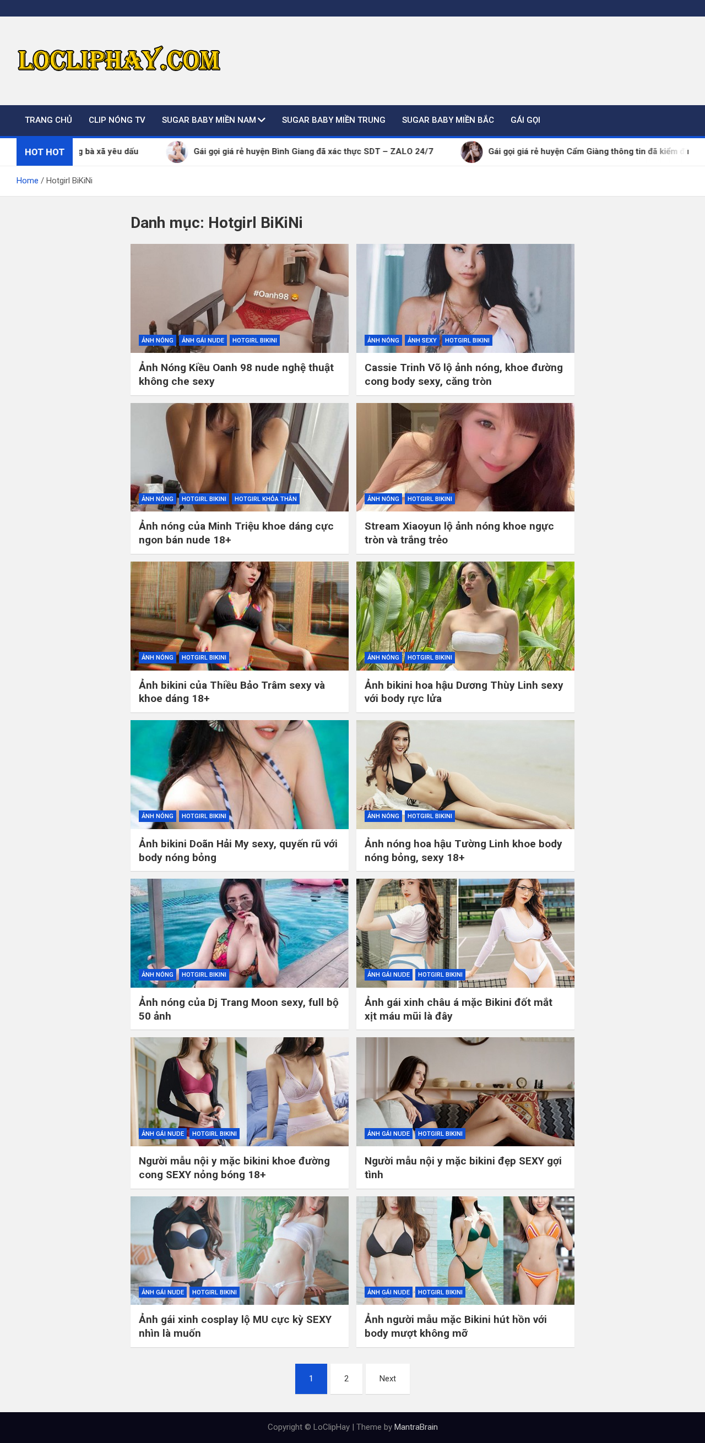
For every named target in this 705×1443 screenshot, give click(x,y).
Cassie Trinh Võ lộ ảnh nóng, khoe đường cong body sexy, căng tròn (464, 374)
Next (387, 1379)
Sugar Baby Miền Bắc (448, 120)
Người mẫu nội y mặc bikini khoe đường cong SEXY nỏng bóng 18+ (234, 1168)
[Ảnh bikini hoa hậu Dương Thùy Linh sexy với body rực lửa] (465, 616)
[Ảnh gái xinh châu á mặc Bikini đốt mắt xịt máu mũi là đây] (465, 933)
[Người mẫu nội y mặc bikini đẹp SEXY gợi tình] (465, 1091)
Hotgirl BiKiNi (254, 340)
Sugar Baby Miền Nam (209, 120)
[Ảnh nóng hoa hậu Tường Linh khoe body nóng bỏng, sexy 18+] (465, 774)
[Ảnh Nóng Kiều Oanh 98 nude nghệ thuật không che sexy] (240, 298)
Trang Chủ (48, 120)
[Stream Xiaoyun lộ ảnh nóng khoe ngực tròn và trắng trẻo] (465, 457)
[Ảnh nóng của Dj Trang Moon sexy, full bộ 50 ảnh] (240, 933)
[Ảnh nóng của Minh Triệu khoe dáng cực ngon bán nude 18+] (240, 457)
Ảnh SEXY (422, 340)
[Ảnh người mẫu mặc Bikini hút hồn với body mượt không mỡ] (465, 1250)
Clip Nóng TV (117, 120)
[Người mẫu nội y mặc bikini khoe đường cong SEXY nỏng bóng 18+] (240, 1091)
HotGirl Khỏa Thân (266, 499)
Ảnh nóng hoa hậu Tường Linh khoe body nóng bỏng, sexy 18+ (463, 850)
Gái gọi (525, 120)
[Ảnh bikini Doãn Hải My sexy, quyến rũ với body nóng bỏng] (240, 774)
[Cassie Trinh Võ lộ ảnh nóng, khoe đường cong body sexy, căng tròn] (465, 298)
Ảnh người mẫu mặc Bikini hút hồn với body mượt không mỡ (456, 1326)
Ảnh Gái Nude (203, 340)
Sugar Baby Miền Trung (334, 120)
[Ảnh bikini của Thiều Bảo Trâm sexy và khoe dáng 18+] (240, 616)
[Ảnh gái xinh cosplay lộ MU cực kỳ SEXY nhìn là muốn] (240, 1250)
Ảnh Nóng (157, 340)
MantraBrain (416, 1427)
